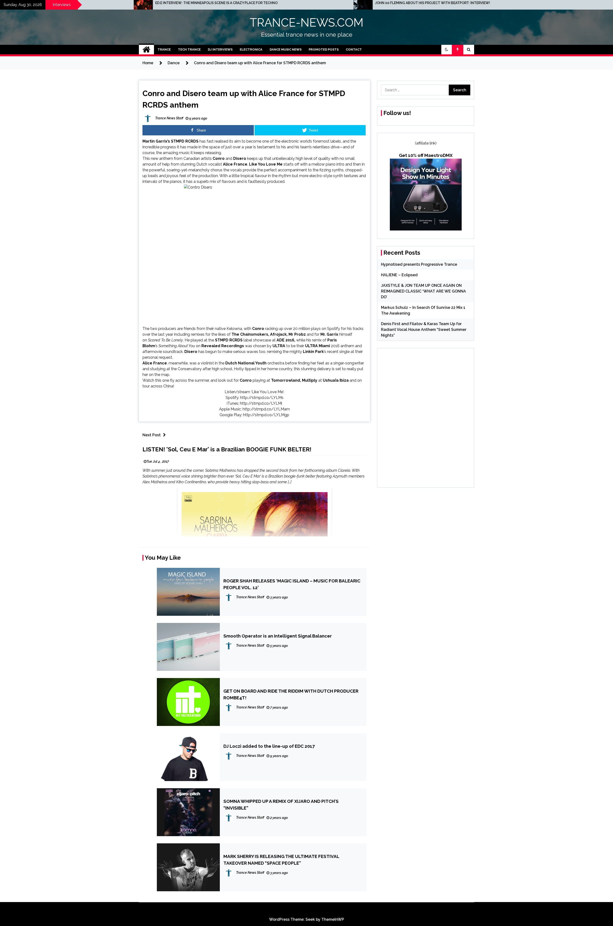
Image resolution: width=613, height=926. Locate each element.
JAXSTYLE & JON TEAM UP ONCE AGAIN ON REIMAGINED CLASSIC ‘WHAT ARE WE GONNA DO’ (423, 291)
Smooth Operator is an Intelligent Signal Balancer (277, 635)
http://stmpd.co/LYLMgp (266, 415)
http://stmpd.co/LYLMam (266, 409)
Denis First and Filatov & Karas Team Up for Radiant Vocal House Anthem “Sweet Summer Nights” (423, 330)
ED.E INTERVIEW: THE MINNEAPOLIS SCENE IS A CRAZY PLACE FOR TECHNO (93, 3)
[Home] (146, 49)
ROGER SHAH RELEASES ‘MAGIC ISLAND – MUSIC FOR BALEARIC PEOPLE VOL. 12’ (291, 584)
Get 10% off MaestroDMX (426, 155)
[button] (446, 49)
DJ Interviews (220, 49)
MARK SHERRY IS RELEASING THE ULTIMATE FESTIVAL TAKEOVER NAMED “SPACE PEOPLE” (281, 860)
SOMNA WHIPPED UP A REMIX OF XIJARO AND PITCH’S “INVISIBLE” (281, 805)
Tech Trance (189, 49)
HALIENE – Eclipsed (399, 275)
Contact (354, 49)
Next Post (151, 435)
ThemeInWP (332, 919)
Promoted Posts (324, 49)
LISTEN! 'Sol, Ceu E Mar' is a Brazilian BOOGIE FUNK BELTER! (226, 449)
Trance (164, 49)
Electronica (251, 49)
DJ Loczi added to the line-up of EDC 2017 (269, 746)
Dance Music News (285, 49)
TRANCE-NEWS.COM (306, 22)
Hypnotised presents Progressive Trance (419, 264)
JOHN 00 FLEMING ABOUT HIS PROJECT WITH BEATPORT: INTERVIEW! (309, 3)
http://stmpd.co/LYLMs (262, 397)
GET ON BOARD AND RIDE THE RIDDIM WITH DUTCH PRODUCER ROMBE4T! (290, 694)
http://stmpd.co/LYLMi (261, 403)
